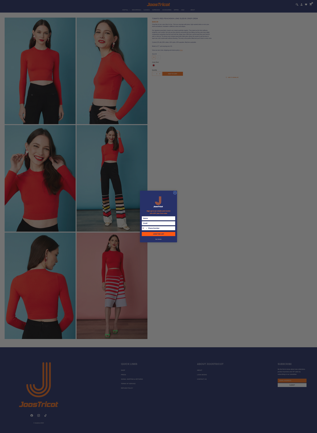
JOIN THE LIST (158, 234)
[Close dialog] (175, 192)
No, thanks (158, 239)
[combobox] (144, 228)
